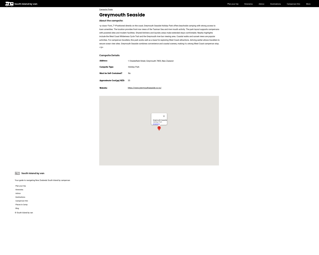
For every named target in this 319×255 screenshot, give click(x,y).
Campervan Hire (21, 201)
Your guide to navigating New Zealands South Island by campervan (42, 180)
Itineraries (19, 190)
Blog (17, 208)
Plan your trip (20, 186)
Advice (18, 193)
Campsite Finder (106, 9)
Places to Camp (21, 205)
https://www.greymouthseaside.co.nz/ (144, 88)
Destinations (20, 197)
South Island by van (25, 3)
